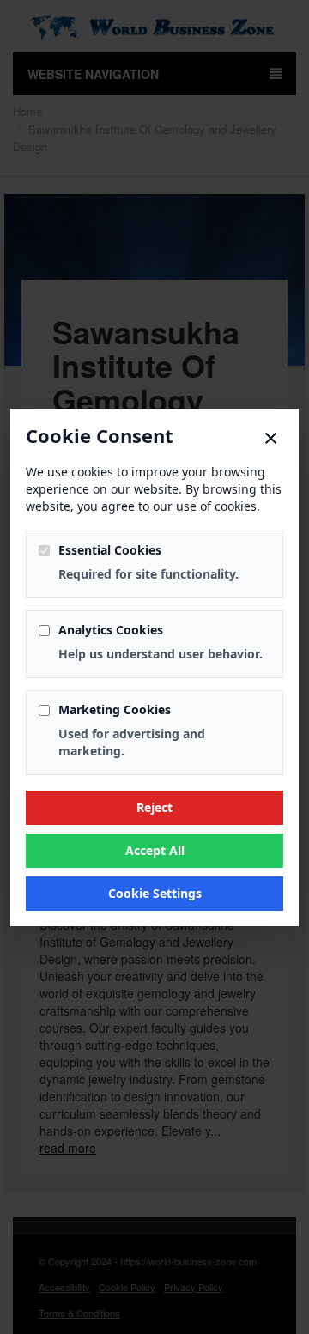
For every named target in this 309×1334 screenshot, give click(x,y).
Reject (154, 807)
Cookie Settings (155, 893)
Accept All (155, 850)
